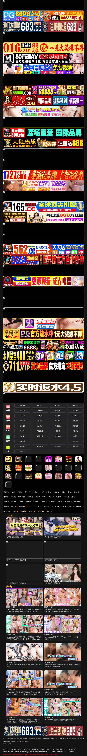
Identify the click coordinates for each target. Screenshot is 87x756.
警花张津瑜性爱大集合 (53, 560)
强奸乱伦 (40, 406)
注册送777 (57, 492)
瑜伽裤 (58, 431)
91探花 (40, 421)
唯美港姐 (58, 416)
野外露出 (75, 421)
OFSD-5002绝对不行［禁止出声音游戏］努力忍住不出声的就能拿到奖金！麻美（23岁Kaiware (24, 638)
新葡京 (70, 492)
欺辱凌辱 (22, 421)
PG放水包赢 (21, 497)
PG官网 (13, 492)
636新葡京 (77, 502)
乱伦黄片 (73, 497)
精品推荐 (22, 406)
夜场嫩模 (21, 502)
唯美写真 (58, 436)
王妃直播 (66, 497)
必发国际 (28, 502)
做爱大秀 (71, 506)
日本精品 (40, 411)
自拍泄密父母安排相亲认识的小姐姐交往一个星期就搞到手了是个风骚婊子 (62, 666)
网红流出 (58, 421)
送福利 (64, 492)
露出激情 (40, 436)
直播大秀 (78, 506)
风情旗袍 (22, 431)
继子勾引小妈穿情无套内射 (16, 560)
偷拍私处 (6, 502)
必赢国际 (6, 497)
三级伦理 (22, 411)
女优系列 (40, 426)
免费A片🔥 (23, 511)
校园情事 (40, 446)
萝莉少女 (75, 406)
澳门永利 (34, 492)
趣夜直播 (13, 502)
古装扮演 (22, 426)
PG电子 (42, 492)
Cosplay (57, 411)
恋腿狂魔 (75, 426)
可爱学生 (58, 426)
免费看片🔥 (68, 502)
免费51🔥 (14, 506)
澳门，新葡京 (55, 506)
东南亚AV (75, 416)
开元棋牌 (20, 492)
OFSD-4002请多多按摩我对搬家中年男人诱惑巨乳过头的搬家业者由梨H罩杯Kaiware (62, 610)
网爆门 (75, 436)
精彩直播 (37, 497)
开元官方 (30, 506)
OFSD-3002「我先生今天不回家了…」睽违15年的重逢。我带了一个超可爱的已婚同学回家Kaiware (24, 722)
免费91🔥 (15, 511)
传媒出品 (22, 441)
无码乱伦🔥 (22, 506)
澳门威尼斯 (7, 511)
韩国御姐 (40, 416)
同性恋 (75, 441)
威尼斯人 (6, 492)
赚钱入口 (49, 511)
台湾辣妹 (22, 416)
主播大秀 (58, 497)
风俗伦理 (75, 446)
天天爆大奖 (38, 506)
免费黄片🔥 (41, 511)
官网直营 (27, 492)
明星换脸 (40, 431)
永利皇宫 (60, 502)
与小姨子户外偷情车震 (53, 537)
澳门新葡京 (36, 502)
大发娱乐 (44, 502)
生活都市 (22, 446)
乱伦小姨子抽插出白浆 (53, 583)
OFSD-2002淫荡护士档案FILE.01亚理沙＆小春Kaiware (61, 638)
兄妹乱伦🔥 (32, 511)
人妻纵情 (58, 446)
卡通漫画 (22, 436)
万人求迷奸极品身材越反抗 (16, 583)
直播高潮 (30, 497)
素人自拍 (75, 411)
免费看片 (64, 506)
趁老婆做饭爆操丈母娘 (15, 537)
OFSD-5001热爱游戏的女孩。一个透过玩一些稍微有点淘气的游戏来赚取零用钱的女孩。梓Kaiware (24, 611)
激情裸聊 (6, 506)
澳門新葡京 (52, 502)
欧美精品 (58, 406)
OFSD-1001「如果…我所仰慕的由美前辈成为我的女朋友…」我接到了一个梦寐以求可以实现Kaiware (24, 694)
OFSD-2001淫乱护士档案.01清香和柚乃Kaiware (62, 720)
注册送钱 (48, 492)
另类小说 (22, 451)
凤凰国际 (13, 497)
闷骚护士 (75, 431)
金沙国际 (46, 506)
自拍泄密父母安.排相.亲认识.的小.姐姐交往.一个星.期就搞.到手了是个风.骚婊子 (62, 693)
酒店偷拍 (51, 497)
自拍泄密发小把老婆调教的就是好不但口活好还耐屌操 (24, 666)
